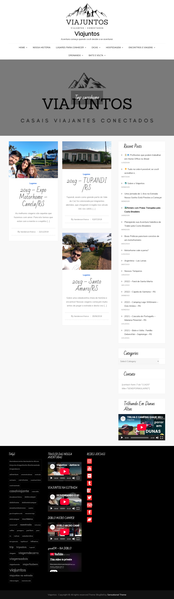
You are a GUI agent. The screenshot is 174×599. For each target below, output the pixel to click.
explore (31, 508)
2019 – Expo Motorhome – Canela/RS (33, 197)
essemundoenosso (18, 508)
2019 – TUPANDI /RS (87, 184)
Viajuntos (87, 33)
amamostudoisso (26, 474)
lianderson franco (28, 232)
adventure (14, 474)
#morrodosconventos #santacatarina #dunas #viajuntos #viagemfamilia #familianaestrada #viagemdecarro (25, 465)
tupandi (32, 547)
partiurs (30, 530)
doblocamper (30, 497)
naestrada (26, 524)
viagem (13, 553)
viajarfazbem (30, 564)
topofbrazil (24, 541)
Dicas (95, 47)
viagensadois (19, 558)
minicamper (14, 519)
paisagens (20, 530)
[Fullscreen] (161, 437)
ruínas (16, 536)
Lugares (33, 183)
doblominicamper (29, 502)
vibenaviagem (14, 581)
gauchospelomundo (16, 513)
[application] (141, 427)
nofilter (12, 530)
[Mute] (157, 437)
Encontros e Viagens (141, 47)
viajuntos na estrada (21, 575)
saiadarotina (27, 536)
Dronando (75, 55)
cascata (35, 491)
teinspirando (14, 541)
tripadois (21, 546)
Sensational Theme (116, 594)
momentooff (13, 525)
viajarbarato (15, 564)
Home (22, 47)
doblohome (14, 502)
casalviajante (19, 491)
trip (12, 547)
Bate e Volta (96, 55)
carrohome (23, 480)
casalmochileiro (36, 480)
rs (10, 536)
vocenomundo (26, 581)
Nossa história (41, 47)
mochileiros (27, 519)
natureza (38, 525)
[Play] (122, 437)
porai (37, 530)
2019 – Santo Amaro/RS (87, 285)
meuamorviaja (30, 513)
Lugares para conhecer (70, 47)
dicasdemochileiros (16, 497)
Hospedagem (113, 47)
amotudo (38, 474)
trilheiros (34, 541)
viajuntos (18, 570)
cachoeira (13, 480)
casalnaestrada (15, 486)
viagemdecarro (28, 553)
